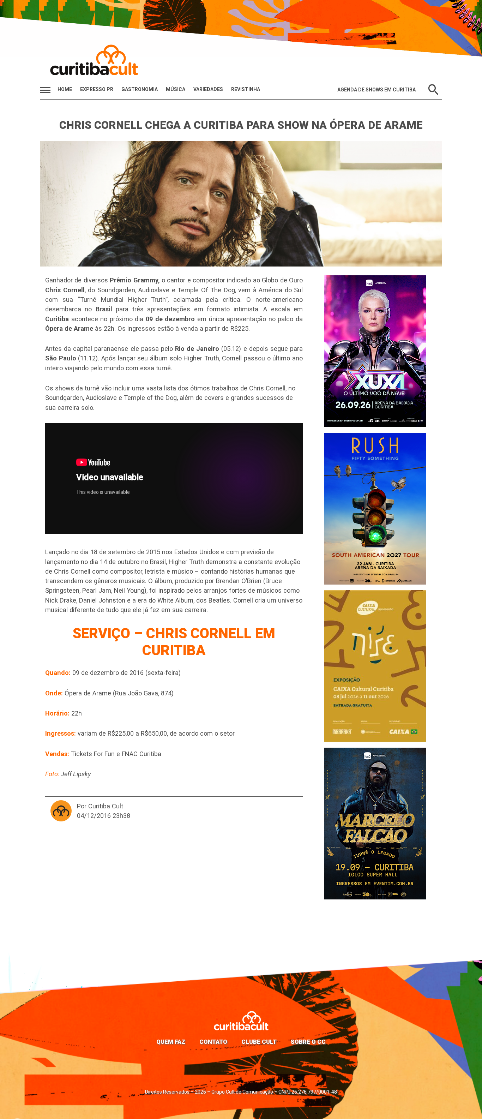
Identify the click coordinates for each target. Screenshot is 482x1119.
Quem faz (170, 1041)
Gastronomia (139, 89)
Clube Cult (259, 1041)
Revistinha (245, 89)
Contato (213, 1041)
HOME (65, 89)
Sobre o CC (308, 1041)
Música (175, 89)
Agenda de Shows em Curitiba (376, 89)
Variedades (208, 89)
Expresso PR (96, 89)
